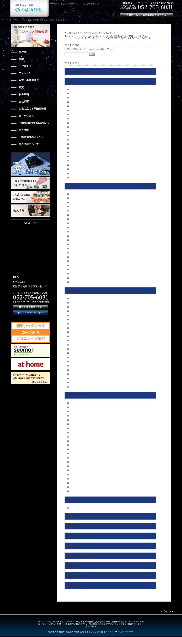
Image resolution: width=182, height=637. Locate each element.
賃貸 (69, 500)
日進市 (73, 160)
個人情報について (75, 585)
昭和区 (73, 114)
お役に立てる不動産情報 (79, 536)
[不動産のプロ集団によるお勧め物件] (30, 178)
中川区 (73, 127)
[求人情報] (30, 205)
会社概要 (71, 526)
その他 (73, 177)
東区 (72, 93)
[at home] (30, 359)
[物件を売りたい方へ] (30, 154)
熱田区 (73, 123)
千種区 (73, 89)
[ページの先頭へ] (167, 611)
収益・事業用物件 (75, 395)
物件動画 (71, 516)
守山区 (73, 139)
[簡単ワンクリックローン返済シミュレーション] (30, 323)
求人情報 (71, 565)
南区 (72, 135)
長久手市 (74, 156)
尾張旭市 (74, 165)
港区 (72, 131)
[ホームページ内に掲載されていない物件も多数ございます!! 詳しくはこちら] (30, 373)
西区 (72, 102)
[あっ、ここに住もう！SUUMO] (30, 345)
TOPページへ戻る (75, 71)
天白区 (73, 152)
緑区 (72, 144)
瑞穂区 (73, 118)
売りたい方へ (73, 546)
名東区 (73, 148)
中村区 (73, 106)
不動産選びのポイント (78, 575)
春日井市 (74, 173)
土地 (69, 81)
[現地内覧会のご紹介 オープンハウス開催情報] (30, 25)
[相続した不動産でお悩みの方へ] (30, 192)
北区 (72, 97)
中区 (72, 110)
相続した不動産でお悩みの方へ (72, 624)
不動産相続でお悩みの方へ (80, 556)
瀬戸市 (73, 169)
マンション (72, 290)
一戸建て (71, 186)
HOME (41, 621)
